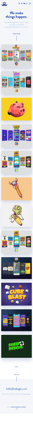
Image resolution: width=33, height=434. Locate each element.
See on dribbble (16, 64)
